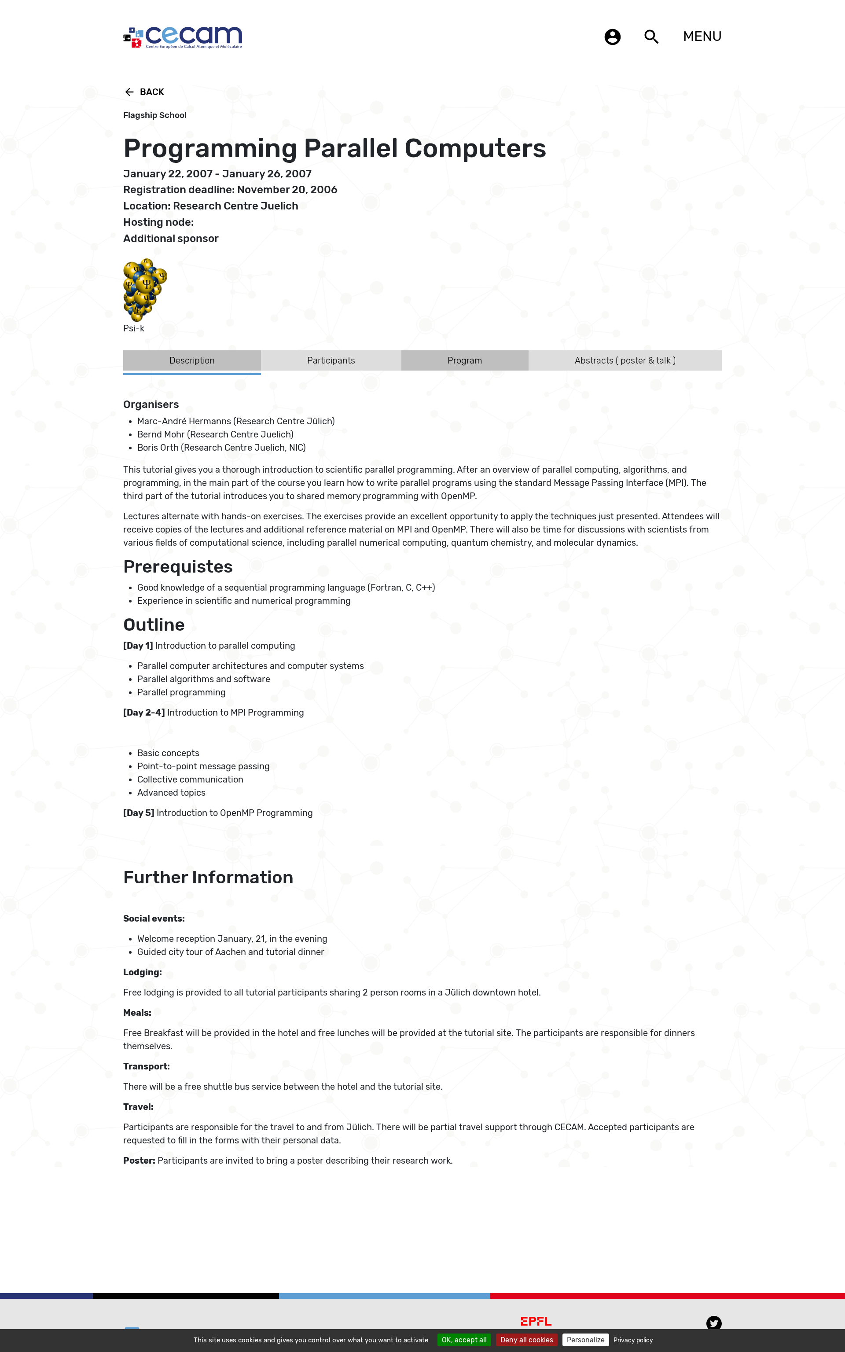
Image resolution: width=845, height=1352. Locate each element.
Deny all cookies (526, 1340)
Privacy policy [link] (633, 1340)
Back (143, 92)
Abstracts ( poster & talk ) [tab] (625, 360)
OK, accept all (464, 1340)
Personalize (586, 1340)
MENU (702, 36)
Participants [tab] (331, 360)
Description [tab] (192, 360)
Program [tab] (465, 360)
